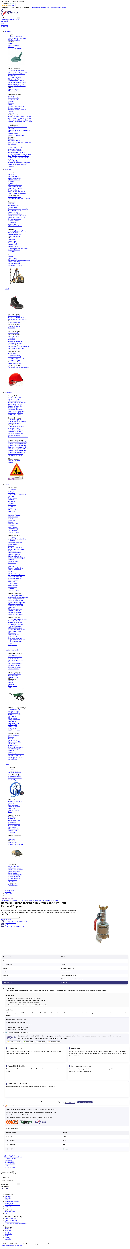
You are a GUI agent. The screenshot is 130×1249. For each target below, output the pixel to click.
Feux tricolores (12, 842)
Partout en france (10, 1164)
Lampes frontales (13, 658)
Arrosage (11, 96)
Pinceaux (11, 47)
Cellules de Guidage (14, 866)
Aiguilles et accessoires (15, 36)
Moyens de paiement (11, 1220)
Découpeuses (12, 506)
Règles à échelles (13, 190)
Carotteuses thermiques (15, 622)
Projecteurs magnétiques (15, 433)
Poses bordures (12, 728)
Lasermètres (12, 241)
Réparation (8, 892)
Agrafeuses (11, 491)
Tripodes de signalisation (15, 455)
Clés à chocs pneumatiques (16, 602)
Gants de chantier (13, 333)
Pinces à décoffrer (13, 79)
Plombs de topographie (15, 186)
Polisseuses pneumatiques (16, 614)
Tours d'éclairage (13, 529)
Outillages (8, 31)
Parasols (10, 183)
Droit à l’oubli (9, 1203)
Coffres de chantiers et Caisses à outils (19, 142)
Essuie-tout (11, 743)
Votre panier (4, 26)
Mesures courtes (13, 244)
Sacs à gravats (12, 686)
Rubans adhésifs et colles (15, 757)
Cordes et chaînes (13, 711)
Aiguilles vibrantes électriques (17, 539)
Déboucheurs (12, 505)
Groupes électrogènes (14, 626)
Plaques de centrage (14, 262)
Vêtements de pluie (14, 355)
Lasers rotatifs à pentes (15, 875)
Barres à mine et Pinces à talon (17, 72)
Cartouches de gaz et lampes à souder (19, 116)
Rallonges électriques (14, 667)
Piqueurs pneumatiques (15, 609)
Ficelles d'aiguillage (14, 40)
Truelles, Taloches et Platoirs (17, 86)
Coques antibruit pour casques (17, 319)
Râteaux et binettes (14, 108)
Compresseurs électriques (16, 549)
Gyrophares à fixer (14, 428)
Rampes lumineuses (14, 435)
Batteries (11, 203)
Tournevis (11, 166)
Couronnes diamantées (15, 151)
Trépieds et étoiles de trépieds (17, 193)
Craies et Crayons (13, 232)
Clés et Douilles (13, 161)
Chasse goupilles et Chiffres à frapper (19, 118)
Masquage (11, 684)
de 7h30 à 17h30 (10, 1167)
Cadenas (11, 139)
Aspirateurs (11, 493)
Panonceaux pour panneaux (16, 452)
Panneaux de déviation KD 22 (17, 442)
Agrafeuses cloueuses (14, 149)
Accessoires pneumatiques (16, 595)
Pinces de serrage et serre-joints (17, 164)
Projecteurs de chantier (15, 663)
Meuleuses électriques (15, 556)
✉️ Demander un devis (85, 1102)
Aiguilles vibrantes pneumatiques (18, 597)
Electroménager (13, 677)
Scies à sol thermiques (15, 641)
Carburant (11, 737)
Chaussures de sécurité (15, 341)
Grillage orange (13, 408)
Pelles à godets (12, 725)
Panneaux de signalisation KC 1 (18, 450)
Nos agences (4, 21)
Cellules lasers (12, 207)
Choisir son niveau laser (12, 1222)
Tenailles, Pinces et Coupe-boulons (18, 157)
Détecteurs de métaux (14, 776)
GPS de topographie (14, 210)
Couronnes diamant (14, 820)
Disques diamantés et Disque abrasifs (19, 154)
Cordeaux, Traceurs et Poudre (17, 231)
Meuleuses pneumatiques (15, 604)
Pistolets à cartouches (14, 611)
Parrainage (8, 1206)
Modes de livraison (10, 1218)
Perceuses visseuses (14, 810)
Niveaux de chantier (14, 876)
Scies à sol (11, 832)
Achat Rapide (9, 893)
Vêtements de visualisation (16, 358)
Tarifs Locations (9, 890)
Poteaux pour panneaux (15, 454)
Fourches (11, 101)
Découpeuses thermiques (15, 624)
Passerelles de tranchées (15, 409)
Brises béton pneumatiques (16, 599)
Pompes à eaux (12, 636)
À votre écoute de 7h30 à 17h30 (14, 926)
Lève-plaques (12, 721)
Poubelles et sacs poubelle (16, 754)
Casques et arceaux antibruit (16, 317)
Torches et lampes (13, 669)
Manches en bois (13, 89)
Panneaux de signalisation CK (17, 447)
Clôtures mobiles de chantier (16, 402)
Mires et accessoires (14, 180)
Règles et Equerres (14, 250)
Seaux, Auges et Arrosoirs (16, 84)
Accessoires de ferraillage (16, 70)
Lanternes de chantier (14, 431)
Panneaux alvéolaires (14, 460)
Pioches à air (12, 607)
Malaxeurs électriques (14, 552)
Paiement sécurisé (37, 7)
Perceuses (11, 559)
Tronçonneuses (12, 530)
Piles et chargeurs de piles (16, 660)
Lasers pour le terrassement (16, 217)
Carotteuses (11, 501)
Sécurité (7, 289)
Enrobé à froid (12, 740)
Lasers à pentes (13, 212)
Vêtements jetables (14, 360)
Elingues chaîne (13, 716)
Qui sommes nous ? (10, 1211)
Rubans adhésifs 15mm (15, 265)
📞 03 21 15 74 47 (70, 1102)
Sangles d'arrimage (14, 730)
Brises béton (12, 817)
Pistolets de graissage (14, 612)
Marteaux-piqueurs (14, 510)
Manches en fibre (13, 91)
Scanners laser (12, 222)
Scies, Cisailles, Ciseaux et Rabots (18, 156)
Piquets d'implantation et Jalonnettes (19, 260)
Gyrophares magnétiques (15, 430)
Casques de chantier (14, 326)
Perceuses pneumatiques (15, 605)
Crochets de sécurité (14, 714)
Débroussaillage (13, 99)
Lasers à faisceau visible (15, 869)
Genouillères (12, 353)
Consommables (13, 675)
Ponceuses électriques (14, 570)
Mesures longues (13, 246)
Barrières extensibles (14, 399)
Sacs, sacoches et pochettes (16, 192)
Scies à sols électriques (15, 578)
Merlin (10, 104)
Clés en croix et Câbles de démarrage (19, 120)
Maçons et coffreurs (35, 900)
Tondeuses (11, 113)
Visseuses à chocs (13, 532)
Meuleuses (11, 511)
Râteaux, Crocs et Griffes (16, 135)
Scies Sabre (11, 525)
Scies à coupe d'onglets (15, 576)
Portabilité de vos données (12, 1205)
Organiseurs (12, 144)
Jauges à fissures (13, 258)
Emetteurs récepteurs (14, 197)
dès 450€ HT (9, 1160)
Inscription (8, 1196)
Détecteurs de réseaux (15, 778)
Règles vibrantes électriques (16, 575)
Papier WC (11, 750)
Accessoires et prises (14, 420)
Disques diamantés (14, 824)
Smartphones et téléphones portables (19, 198)
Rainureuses (12, 573)
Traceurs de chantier (14, 236)
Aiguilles (11, 769)
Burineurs (11, 499)
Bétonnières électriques (15, 542)
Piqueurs (11, 566)
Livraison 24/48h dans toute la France (54, 7)
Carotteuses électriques (15, 547)
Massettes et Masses (14, 132)
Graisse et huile (13, 745)
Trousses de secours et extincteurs (18, 367)
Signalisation (8, 392)
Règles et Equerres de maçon (17, 82)
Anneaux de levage (14, 709)
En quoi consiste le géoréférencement (16, 1223)
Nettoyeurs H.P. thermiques (16, 629)
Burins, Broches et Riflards (16, 74)
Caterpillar (11, 338)
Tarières (10, 111)
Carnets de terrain (13, 205)
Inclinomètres (12, 239)
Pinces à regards (13, 726)
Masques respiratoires (14, 363)
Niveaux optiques (13, 221)
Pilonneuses (12, 633)
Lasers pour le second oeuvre (17, 215)
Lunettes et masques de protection (18, 346)
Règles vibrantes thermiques (16, 640)
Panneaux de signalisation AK (17, 443)
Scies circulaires (13, 523)
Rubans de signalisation (15, 413)
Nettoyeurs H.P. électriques (16, 558)
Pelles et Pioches (13, 133)
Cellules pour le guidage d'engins (18, 209)
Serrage (10, 159)
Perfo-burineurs (13, 517)
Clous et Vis (12, 75)
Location (7, 764)
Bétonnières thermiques (15, 621)
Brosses (10, 43)
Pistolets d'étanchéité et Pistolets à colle (20, 121)
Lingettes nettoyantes (14, 749)
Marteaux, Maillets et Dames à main (19, 130)
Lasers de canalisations (15, 214)
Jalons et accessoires (14, 178)
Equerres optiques (13, 176)
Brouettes (11, 681)
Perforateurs (12, 563)
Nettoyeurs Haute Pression (16, 106)
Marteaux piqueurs (14, 554)
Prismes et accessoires (15, 188)
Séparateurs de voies (14, 414)
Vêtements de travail (14, 357)
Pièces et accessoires (14, 631)
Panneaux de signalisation (16, 844)
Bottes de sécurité (13, 336)
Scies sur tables (13, 585)
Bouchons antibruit (14, 316)
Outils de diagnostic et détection (18, 248)
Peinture (10, 752)
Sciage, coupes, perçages (15, 147)
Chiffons (11, 738)
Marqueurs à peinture (14, 234)
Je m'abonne (6, 1177)
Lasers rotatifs (12, 873)
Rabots (10, 522)
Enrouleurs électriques (15, 657)
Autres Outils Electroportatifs (17, 494)
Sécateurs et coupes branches (17, 110)
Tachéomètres (12, 880)
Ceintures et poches (14, 140)
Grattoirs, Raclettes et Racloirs (17, 127)
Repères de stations (14, 263)
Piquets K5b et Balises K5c (16, 411)
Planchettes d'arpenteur (15, 185)
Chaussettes (11, 340)
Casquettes (11, 328)
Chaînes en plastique (14, 401)
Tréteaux (11, 687)
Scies (10, 812)
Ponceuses (11, 520)
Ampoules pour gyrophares (16, 426)
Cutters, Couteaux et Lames (16, 152)
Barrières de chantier (14, 397)
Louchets (11, 103)
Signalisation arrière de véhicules (18, 437)
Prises (10, 662)
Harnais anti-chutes (14, 322)
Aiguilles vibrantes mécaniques (17, 619)
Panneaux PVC (13, 462)
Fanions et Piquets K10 (15, 406)
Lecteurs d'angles (13, 243)
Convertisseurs (12, 655)
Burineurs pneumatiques (15, 600)
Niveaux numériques (14, 219)
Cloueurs (11, 503)
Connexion (8, 1198)
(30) (13, 5)
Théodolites (11, 881)
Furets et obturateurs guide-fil (17, 38)
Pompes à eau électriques (15, 568)
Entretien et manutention (12, 650)
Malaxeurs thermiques (15, 628)
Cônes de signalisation (15, 404)
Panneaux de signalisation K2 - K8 (18, 449)
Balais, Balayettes (13, 45)
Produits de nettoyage (14, 755)
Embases (11, 174)
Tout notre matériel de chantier (10, 900)
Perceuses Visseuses (14, 515)
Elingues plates (12, 718)
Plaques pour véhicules (15, 423)
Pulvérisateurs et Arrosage (16, 81)
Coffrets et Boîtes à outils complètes (19, 162)
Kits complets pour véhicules (17, 421)
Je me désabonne (8, 1181)
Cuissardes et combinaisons (16, 343)
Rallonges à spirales (14, 665)
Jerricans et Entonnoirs (15, 77)
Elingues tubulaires (14, 720)
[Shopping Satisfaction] (8, 3)
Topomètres (11, 251)
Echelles (10, 682)
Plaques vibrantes (13, 634)
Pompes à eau (12, 830)
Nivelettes (11, 181)
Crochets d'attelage (14, 713)
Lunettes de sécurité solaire (16, 348)
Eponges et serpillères (14, 742)
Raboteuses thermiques (15, 638)
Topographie (8, 169)
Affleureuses (12, 489)
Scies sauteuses (13, 527)
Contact (7, 1213)
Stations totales (12, 224)
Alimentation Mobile (14, 674)
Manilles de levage (14, 723)
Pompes (10, 518)
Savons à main (12, 759)
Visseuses (11, 588)
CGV (6, 1200)
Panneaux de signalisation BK (17, 445)
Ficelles (10, 256)
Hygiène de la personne (15, 747)
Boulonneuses (12, 498)
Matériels (7, 484)
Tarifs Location (13, 885)
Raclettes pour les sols (15, 48)
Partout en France (11, 923)
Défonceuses (12, 508)
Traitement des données (12, 1201)
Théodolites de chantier (15, 226)
